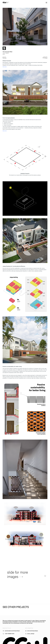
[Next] (45, 156)
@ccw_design (30, 633)
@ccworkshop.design (32, 630)
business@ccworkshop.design (12, 630)
